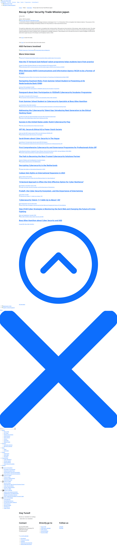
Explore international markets (11, 492)
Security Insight (7, 505)
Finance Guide (7, 477)
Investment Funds (8, 480)
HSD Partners (7, 436)
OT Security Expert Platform (10, 502)
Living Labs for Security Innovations (12, 474)
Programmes (5, 458)
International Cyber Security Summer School (14, 484)
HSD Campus (7, 437)
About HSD (6, 431)
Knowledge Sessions (8, 501)
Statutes (23, 541)
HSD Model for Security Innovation (12, 472)
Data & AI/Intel (7, 462)
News (3, 448)
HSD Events (6, 453)
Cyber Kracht (7, 508)
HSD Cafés (6, 455)
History (5, 439)
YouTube (61, 528)
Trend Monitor (7, 499)
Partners (4, 443)
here (22, 37)
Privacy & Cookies (25, 540)
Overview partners (8, 445)
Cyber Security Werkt (9, 486)
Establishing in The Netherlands (11, 493)
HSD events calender (46, 528)
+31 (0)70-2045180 (24, 536)
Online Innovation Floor (9, 471)
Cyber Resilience (7, 459)
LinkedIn (61, 526)
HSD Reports (7, 506)
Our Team (6, 433)
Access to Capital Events (9, 478)
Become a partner (8, 446)
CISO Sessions (7, 504)
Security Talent (7, 483)
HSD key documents (8, 434)
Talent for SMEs (7, 488)
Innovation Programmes (9, 469)
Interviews (6, 450)
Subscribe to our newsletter (26, 518)
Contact (4, 465)
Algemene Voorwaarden (26, 543)
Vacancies (6, 440)
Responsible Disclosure (26, 544)
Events (3, 452)
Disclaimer (23, 538)
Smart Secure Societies (9, 464)
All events (6, 456)
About (3, 430)
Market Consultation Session (10, 495)
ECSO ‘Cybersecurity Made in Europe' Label (14, 496)
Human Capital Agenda (9, 487)
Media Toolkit (7, 442)
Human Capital (7, 461)
